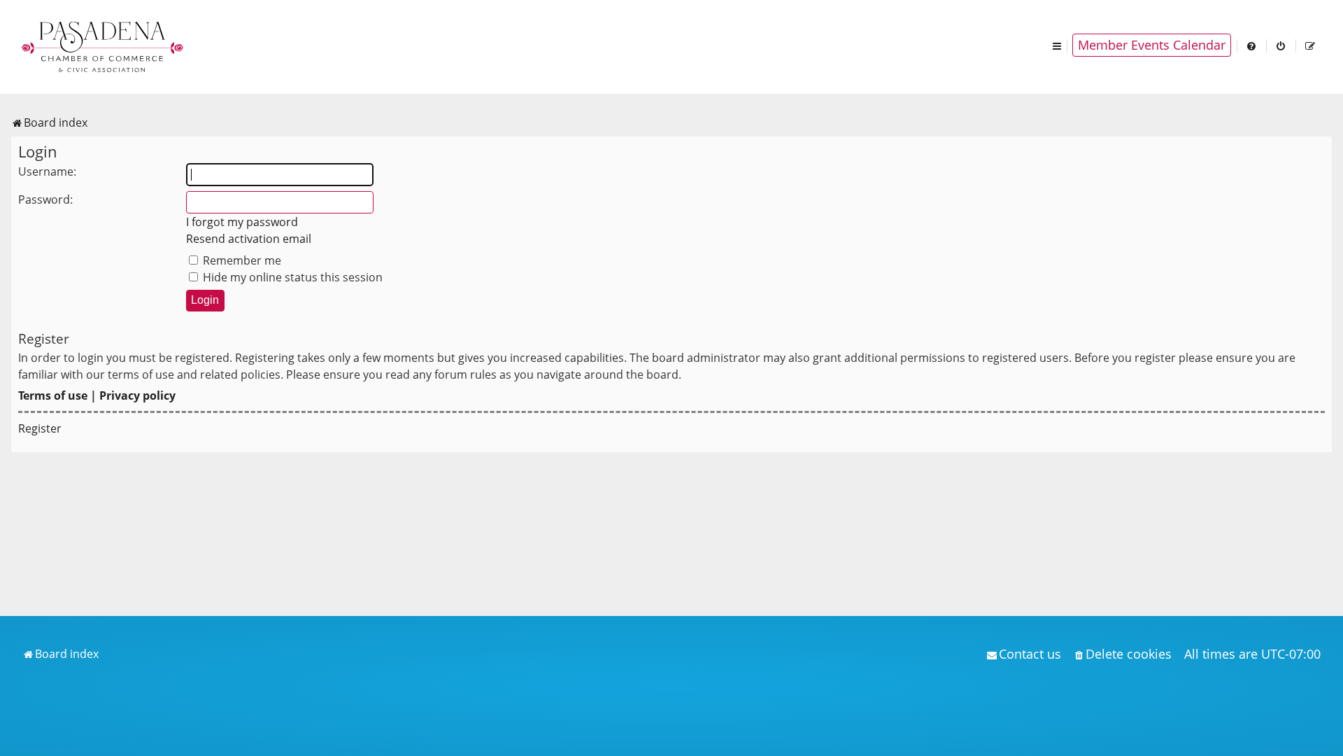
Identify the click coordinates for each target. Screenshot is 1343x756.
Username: (47, 171)
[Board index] (103, 45)
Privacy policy (137, 395)
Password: (45, 199)
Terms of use (52, 395)
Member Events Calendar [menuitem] (1151, 44)
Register (40, 428)
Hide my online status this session (291, 277)
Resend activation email (248, 238)
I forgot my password (242, 222)
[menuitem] (1252, 45)
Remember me (240, 260)
